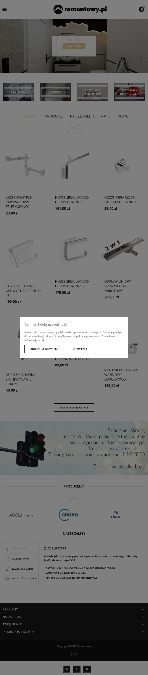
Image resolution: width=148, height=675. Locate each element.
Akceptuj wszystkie (44, 349)
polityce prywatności (88, 336)
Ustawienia (79, 349)
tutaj (41, 340)
